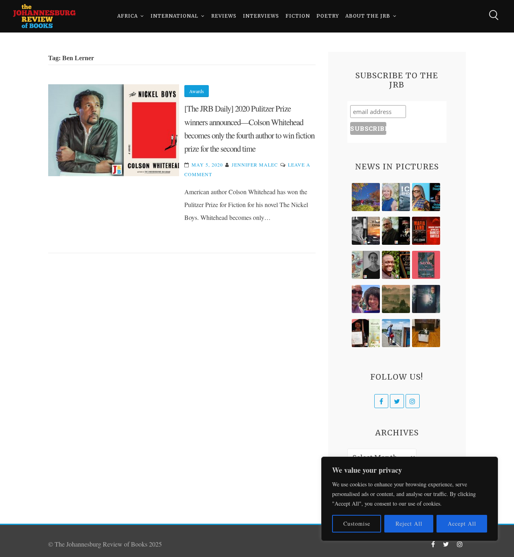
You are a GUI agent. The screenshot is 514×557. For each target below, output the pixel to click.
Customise (356, 523)
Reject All (409, 523)
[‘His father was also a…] (366, 333)
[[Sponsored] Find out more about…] (426, 265)
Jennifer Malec (255, 164)
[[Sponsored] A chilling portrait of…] (426, 231)
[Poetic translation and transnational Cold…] (426, 299)
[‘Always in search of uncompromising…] (366, 231)
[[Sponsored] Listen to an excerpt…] (426, 197)
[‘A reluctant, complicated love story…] (396, 197)
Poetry (327, 16)
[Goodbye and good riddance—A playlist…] (426, 333)
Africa (127, 16)
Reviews (224, 16)
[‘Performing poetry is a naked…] (366, 265)
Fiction (298, 16)
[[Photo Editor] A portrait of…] (396, 333)
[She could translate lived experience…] (366, 299)
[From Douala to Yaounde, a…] (396, 299)
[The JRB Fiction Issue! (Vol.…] (366, 197)
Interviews (261, 16)
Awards (196, 91)
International (174, 16)
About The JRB (367, 16)
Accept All (462, 523)
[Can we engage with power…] (396, 231)
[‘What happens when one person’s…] (396, 265)
